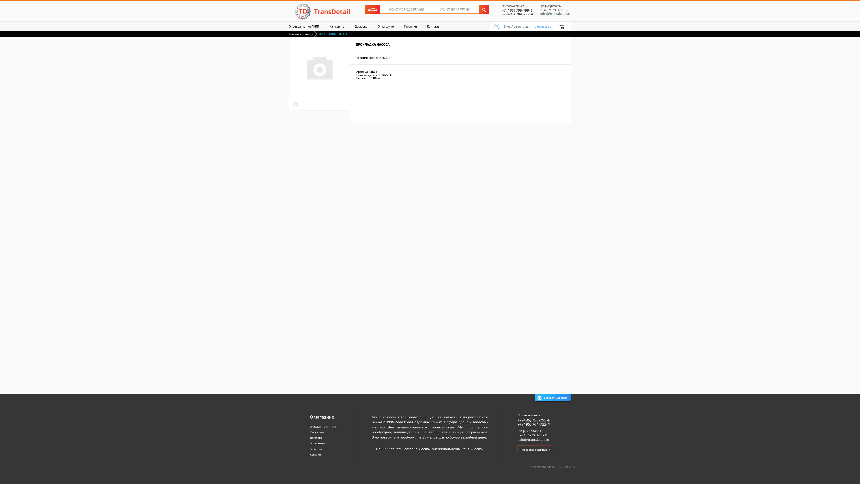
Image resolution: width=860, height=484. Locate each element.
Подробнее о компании (535, 449)
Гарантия (410, 26)
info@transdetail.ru (555, 13)
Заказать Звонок (555, 397)
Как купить (336, 26)
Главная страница (301, 34)
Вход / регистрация (517, 26)
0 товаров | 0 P (544, 26)
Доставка (361, 26)
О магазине (386, 26)
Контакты (433, 26)
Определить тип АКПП (304, 26)
